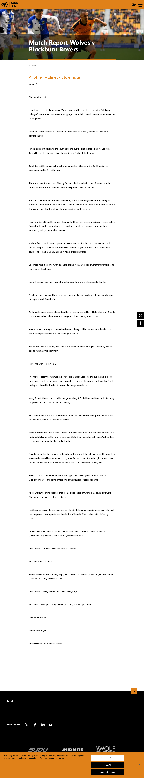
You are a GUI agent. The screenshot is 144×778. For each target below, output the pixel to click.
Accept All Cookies (107, 772)
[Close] (139, 764)
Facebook (140, 323)
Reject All (107, 765)
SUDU (38, 750)
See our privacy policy (54, 758)
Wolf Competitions (106, 750)
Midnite (72, 750)
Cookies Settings (107, 758)
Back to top (134, 691)
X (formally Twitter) (140, 315)
